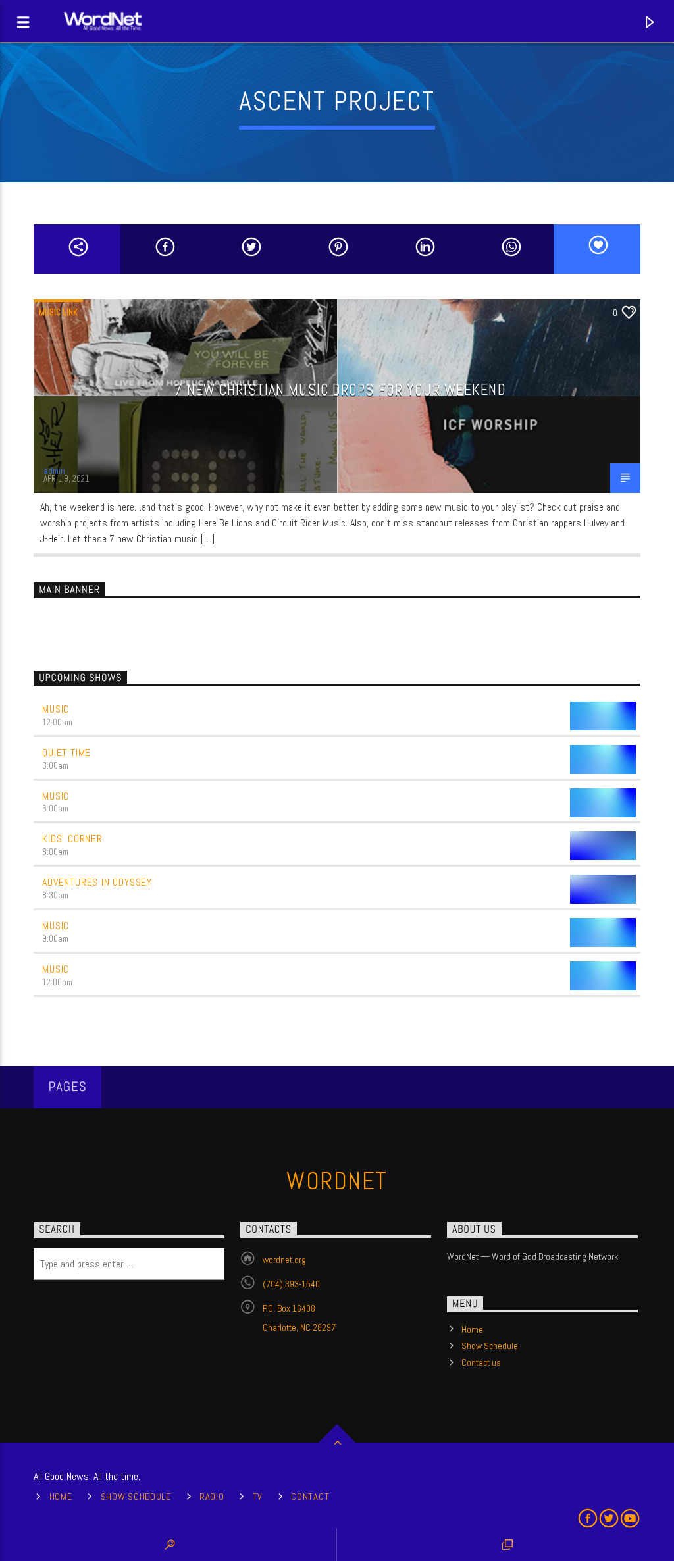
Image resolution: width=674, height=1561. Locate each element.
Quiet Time (66, 752)
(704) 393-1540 (291, 1284)
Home (472, 1329)
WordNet (336, 1181)
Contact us (481, 1362)
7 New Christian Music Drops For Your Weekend (340, 389)
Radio (211, 1496)
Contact (310, 1496)
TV (258, 1496)
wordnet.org (284, 1260)
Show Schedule (489, 1346)
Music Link (58, 312)
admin (54, 470)
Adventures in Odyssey (97, 882)
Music (55, 709)
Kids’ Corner (72, 839)
